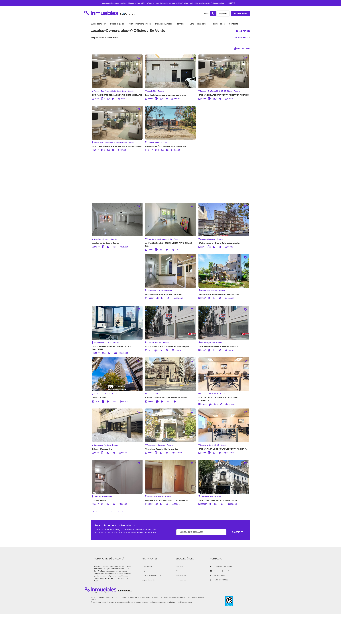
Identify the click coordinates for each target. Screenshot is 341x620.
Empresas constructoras (151, 571)
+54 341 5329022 (221, 580)
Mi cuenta (180, 566)
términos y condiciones (139, 602)
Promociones (240, 14)
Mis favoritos (181, 575)
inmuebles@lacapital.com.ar (225, 571)
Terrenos (181, 24)
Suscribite (237, 532)
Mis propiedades (182, 571)
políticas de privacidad (164, 602)
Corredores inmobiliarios (151, 575)
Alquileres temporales (140, 24)
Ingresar (223, 14)
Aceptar (231, 3)
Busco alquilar (117, 24)
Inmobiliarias (147, 566)
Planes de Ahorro (163, 24)
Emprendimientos (198, 24)
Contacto (233, 24)
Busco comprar (98, 24)
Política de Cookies (217, 3)
